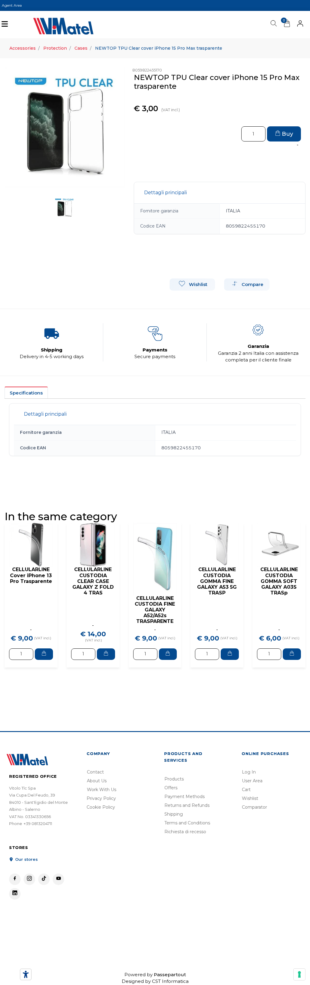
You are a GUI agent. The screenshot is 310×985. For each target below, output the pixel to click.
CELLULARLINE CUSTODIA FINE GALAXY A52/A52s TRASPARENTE (155, 609)
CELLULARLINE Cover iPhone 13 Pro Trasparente (31, 575)
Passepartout (170, 974)
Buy (286, 134)
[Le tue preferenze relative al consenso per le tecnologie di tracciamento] (299, 974)
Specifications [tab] (26, 393)
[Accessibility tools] (25, 974)
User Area (252, 781)
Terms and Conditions (187, 823)
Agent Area (12, 5)
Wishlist (250, 798)
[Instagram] (29, 879)
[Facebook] (15, 879)
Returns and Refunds (186, 805)
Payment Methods (184, 796)
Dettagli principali (165, 192)
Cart (246, 789)
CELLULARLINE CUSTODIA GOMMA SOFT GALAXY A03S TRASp (279, 581)
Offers (170, 787)
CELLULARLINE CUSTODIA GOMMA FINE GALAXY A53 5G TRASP (217, 581)
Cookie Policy (101, 807)
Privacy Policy (101, 798)
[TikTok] (44, 879)
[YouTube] (58, 879)
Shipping (173, 814)
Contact (95, 772)
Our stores (26, 859)
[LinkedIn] (15, 894)
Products (174, 779)
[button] (300, 25)
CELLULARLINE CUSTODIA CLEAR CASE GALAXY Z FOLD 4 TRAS (93, 581)
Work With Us (101, 789)
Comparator (254, 807)
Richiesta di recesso (185, 831)
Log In (249, 772)
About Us (97, 781)
